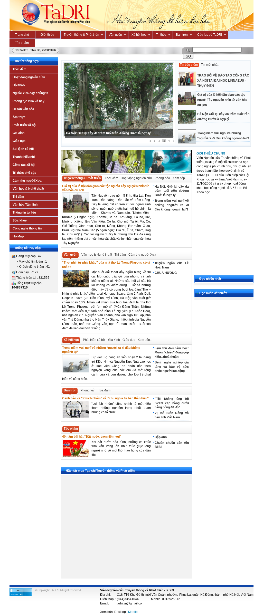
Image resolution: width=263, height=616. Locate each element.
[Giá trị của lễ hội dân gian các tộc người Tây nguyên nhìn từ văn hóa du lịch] (214, 91)
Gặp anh (161, 437)
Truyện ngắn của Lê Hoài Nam (172, 265)
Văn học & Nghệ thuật (96, 254)
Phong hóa (162, 178)
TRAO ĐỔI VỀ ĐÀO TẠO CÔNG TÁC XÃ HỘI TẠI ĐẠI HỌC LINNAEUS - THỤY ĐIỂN (223, 81)
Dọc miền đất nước (213, 293)
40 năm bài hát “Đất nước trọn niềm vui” (91, 436)
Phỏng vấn (88, 390)
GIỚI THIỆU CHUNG (210, 153)
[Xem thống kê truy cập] (21, 595)
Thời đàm (111, 178)
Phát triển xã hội (94, 340)
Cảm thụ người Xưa (142, 254)
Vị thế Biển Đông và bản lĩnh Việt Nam (172, 415)
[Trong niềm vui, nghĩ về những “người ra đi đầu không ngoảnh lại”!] (214, 129)
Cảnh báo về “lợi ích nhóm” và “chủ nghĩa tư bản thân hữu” (105, 398)
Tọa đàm (104, 390)
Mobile (133, 612)
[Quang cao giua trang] (126, 172)
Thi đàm (120, 254)
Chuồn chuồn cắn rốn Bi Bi (172, 445)
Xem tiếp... (180, 178)
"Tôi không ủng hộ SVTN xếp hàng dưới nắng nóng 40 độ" (172, 403)
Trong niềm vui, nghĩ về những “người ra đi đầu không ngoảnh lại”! (223, 135)
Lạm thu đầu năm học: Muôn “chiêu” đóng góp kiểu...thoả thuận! (172, 352)
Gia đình (114, 340)
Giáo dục (129, 340)
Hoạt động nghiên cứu (136, 178)
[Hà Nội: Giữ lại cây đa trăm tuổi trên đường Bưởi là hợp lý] (214, 110)
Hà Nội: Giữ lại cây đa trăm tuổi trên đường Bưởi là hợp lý (108, 133)
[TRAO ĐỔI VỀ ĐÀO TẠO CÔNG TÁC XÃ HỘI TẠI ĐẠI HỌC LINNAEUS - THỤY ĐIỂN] (214, 71)
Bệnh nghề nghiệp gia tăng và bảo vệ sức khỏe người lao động (172, 367)
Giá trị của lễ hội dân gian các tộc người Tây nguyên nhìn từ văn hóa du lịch (222, 100)
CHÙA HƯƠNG (166, 273)
